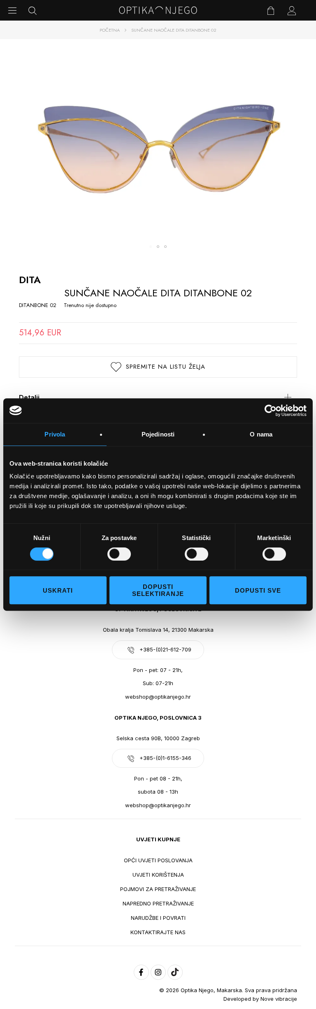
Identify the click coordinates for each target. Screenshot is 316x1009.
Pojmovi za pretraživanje (158, 889)
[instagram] (158, 972)
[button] (150, 246)
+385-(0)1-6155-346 (165, 758)
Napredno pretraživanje (158, 903)
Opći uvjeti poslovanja (158, 860)
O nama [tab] (261, 434)
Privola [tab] (54, 434)
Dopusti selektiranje (158, 590)
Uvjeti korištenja (158, 874)
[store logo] (158, 10)
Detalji (29, 397)
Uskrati (58, 590)
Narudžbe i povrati (158, 917)
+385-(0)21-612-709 (165, 649)
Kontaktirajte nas (158, 932)
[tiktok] (175, 972)
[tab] (158, 397)
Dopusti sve (258, 590)
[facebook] (141, 972)
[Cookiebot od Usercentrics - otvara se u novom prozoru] (271, 410)
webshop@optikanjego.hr (158, 696)
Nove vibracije (278, 998)
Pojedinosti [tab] (158, 434)
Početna (110, 30)
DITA (30, 279)
